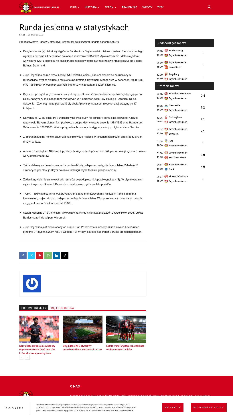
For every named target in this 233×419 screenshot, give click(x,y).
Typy (160, 7)
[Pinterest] (39, 255)
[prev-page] (21, 357)
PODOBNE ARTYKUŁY (33, 308)
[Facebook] (23, 255)
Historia (91, 7)
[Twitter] (31, 255)
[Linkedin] (56, 255)
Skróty (147, 7)
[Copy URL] (64, 255)
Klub (73, 7)
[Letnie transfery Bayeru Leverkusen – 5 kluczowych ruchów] (126, 329)
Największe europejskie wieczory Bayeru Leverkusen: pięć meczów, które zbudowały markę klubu (37, 350)
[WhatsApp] (48, 255)
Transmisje (129, 7)
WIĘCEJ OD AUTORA (62, 308)
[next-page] (27, 357)
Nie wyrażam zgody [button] (208, 407)
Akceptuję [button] (173, 407)
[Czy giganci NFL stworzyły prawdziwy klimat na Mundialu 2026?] (82, 329)
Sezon (109, 7)
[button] (209, 7)
